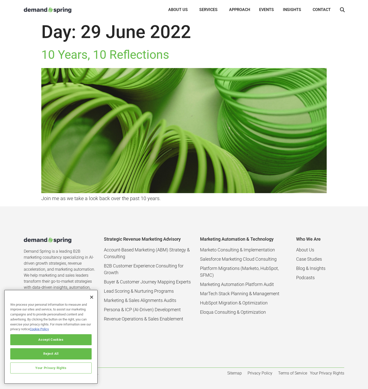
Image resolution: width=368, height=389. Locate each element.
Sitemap (234, 373)
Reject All (51, 353)
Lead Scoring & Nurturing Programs (139, 291)
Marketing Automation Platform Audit (237, 284)
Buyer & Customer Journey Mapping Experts (147, 281)
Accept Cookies (50, 339)
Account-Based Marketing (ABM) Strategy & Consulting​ (147, 253)
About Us (305, 249)
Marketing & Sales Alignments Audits (140, 300)
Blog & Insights (310, 268)
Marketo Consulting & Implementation (237, 249)
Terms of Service (292, 373)
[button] (342, 10)
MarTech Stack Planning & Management (239, 293)
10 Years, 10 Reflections (105, 55)
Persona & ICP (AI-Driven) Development (142, 309)
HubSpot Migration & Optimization (234, 302)
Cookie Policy (39, 329)
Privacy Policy (260, 373)
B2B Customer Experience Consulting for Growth (143, 269)
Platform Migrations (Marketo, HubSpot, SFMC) (239, 272)
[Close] (91, 297)
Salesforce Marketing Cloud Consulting (238, 259)
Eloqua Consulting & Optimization (233, 312)
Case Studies (309, 259)
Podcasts (305, 277)
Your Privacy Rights (50, 368)
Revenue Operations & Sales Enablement (143, 318)
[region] (51, 337)
